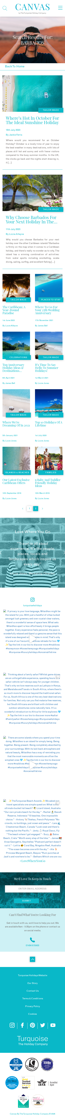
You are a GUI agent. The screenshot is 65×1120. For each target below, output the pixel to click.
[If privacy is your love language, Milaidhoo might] (32, 639)
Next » (42, 508)
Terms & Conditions (32, 998)
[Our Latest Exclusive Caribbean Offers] (16, 487)
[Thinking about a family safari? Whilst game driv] (32, 702)
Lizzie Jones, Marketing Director (32, 573)
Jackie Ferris (15, 135)
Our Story (32, 983)
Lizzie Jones (43, 383)
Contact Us (32, 991)
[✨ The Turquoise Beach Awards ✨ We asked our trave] (32, 828)
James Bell (43, 326)
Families (51, 473)
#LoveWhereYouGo (32, 861)
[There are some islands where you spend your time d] (32, 765)
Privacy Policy (32, 1006)
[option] (32, 553)
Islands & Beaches (17, 473)
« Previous (23, 508)
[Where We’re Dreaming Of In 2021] (16, 429)
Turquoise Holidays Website (32, 975)
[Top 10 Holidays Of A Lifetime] (48, 429)
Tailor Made (51, 110)
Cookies (32, 1014)
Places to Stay (50, 300)
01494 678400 (32, 945)
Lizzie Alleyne (16, 234)
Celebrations (18, 357)
